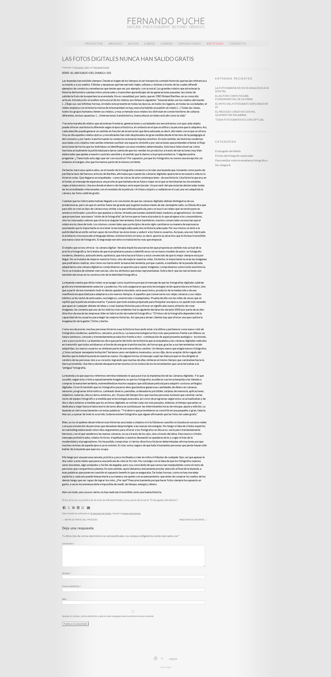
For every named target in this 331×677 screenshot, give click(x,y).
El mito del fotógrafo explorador (234, 155)
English (173, 658)
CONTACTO (237, 43)
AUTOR (133, 43)
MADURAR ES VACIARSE (193, 519)
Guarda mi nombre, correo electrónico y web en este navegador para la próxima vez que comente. (108, 616)
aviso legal (165, 667)
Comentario (68, 543)
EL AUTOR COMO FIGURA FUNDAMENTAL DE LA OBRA (234, 97)
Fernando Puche (101, 67)
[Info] (162, 658)
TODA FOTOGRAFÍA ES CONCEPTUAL (239, 119)
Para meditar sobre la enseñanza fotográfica (241, 160)
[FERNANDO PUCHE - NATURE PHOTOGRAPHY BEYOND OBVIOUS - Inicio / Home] (165, 25)
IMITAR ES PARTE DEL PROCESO (79, 519)
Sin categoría (222, 165)
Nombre (66, 573)
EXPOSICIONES (189, 43)
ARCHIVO (116, 43)
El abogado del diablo (101, 513)
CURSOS (167, 43)
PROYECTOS (94, 43)
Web (64, 599)
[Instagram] (155, 659)
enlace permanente (131, 513)
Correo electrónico (71, 586)
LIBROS (149, 43)
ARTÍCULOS (215, 43)
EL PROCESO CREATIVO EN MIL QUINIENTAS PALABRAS (235, 113)
